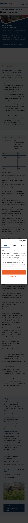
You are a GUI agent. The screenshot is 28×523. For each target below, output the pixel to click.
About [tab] (23, 245)
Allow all (14, 271)
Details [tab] (14, 245)
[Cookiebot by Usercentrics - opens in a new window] (19, 241)
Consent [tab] (5, 245)
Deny (14, 280)
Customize (13, 276)
